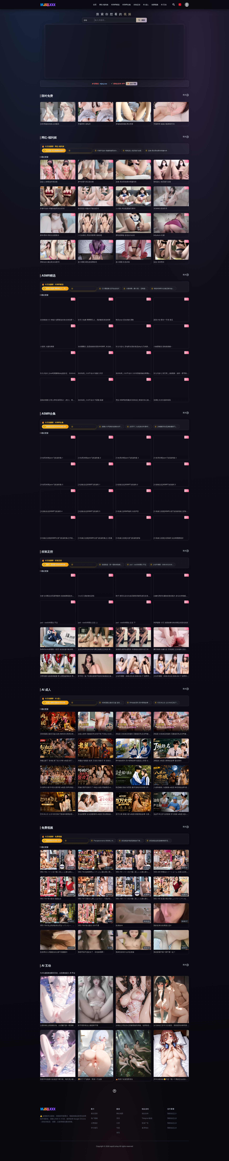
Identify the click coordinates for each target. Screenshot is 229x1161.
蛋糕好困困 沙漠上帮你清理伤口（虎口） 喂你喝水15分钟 (61, 400)
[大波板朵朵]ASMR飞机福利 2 (127, 484)
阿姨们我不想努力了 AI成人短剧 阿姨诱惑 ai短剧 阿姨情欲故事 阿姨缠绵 (105, 787)
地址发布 (145, 1113)
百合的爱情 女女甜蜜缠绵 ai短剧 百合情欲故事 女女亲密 (99, 814)
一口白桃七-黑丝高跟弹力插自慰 (90, 235)
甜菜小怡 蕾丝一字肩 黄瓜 (163, 319)
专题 (118, 1127)
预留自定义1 (172, 1113)
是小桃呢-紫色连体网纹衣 (87, 262)
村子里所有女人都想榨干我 (88, 1025)
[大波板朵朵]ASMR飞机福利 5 (89, 511)
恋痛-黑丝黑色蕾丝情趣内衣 (126, 181)
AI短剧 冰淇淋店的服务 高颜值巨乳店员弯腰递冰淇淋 (135, 734)
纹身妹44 (119, 925)
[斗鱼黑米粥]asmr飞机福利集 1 (51, 457)
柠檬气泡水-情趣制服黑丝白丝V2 (52, 208)
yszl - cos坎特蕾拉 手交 (49, 622)
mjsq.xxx (103, 83)
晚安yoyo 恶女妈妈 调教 (125, 319)
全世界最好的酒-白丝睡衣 (49, 124)
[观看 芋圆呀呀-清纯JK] (95, 112)
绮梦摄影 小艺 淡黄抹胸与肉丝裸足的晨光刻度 (171, 622)
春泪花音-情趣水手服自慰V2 (88, 208)
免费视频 (154, 4)
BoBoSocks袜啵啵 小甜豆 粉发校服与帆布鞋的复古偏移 (60, 649)
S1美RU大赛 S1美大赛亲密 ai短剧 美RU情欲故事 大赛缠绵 (62, 787)
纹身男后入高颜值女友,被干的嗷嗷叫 (53, 952)
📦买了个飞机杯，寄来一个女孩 (90, 1079)
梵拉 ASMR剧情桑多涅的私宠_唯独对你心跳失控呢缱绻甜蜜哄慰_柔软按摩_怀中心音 (147, 400)
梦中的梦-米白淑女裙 (86, 181)
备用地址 (145, 1127)
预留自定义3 (172, 1123)
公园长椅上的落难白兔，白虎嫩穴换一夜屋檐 (57, 1025)
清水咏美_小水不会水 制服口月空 (90, 373)
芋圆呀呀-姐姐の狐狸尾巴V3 (164, 124)
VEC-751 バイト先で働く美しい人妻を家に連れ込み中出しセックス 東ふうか (145, 872)
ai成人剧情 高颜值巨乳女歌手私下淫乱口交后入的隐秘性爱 (100, 734)
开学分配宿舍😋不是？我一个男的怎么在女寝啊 (171, 1079)
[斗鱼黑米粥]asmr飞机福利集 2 (89, 457)
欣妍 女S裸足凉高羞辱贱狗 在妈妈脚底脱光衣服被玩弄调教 (62, 596)
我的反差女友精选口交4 (162, 925)
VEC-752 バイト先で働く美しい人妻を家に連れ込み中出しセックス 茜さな (68, 872)
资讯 (118, 1132)
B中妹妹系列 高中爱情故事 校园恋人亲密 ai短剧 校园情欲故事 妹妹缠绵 (142, 760)
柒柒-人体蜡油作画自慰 (48, 181)
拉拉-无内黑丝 (159, 262)
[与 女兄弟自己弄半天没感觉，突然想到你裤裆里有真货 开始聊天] (171, 999)
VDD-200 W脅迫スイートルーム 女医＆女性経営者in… (174, 872)
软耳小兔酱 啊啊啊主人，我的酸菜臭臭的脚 (94, 319)
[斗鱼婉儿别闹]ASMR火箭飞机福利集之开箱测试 (58, 538)
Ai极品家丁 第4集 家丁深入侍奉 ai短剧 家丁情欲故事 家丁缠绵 (63, 760)
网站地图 (119, 1113)
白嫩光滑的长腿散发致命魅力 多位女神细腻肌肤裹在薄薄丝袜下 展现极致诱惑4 (183, 596)
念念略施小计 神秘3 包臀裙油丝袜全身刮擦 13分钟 (59, 319)
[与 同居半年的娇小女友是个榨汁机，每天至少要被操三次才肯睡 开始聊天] (57, 1053)
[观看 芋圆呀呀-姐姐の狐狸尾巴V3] (171, 112)
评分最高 (94, 1127)
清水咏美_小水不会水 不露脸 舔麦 (90, 400)
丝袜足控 (137, 4)
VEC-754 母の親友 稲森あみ (50, 898)
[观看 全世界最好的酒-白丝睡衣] (57, 112)
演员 (118, 1118)
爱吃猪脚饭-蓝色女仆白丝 (125, 235)
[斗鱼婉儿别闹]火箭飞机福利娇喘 (128, 538)
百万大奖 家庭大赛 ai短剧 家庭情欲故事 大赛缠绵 (134, 814)
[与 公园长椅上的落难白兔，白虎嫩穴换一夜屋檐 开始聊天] (57, 999)
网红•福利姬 (103, 4)
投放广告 (145, 1123)
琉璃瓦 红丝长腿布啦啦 (162, 400)
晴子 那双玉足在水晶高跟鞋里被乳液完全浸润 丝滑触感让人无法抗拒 (141, 596)
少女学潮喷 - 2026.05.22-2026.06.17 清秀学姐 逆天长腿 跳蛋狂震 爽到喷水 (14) (183, 676)
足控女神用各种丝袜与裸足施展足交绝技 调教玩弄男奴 (98, 649)
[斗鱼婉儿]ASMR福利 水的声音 (127, 511)
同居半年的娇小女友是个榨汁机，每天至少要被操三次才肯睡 (62, 1079)
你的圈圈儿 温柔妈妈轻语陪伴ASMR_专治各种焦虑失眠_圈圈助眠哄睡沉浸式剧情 (108, 346)
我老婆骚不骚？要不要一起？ (164, 952)
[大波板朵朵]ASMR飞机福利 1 (89, 484)
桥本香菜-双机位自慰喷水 (49, 235)
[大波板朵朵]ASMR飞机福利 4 (51, 511)
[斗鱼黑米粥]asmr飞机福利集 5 (51, 484)
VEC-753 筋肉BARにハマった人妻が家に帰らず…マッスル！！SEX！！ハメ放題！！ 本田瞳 (112, 872)
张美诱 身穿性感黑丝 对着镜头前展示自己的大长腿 (135, 649)
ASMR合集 (126, 4)
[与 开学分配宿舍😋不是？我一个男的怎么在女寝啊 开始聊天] (171, 1053)
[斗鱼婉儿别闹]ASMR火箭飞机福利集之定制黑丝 (171, 511)
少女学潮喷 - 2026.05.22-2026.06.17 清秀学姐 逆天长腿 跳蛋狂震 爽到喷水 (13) (146, 676)
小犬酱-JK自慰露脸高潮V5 (125, 208)
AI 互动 (164, 4)
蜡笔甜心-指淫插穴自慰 (162, 181)
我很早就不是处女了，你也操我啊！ (91, 952)
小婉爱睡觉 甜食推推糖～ (163, 346)
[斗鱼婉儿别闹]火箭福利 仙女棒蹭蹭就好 (168, 538)
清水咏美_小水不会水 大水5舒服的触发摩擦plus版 (134, 373)
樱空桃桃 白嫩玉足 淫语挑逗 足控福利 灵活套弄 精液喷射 (175, 649)
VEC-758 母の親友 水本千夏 (88, 925)
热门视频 (94, 1118)
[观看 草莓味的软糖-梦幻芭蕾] (133, 112)
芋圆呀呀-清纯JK (84, 124)
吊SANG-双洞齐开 (160, 208)
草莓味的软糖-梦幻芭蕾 (124, 124)
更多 (184, 94)
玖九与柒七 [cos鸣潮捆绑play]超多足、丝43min (57, 373)
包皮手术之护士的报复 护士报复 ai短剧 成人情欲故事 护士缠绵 (177, 814)
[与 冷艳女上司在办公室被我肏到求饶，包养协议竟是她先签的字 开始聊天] (133, 999)
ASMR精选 (115, 4)
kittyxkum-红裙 (159, 235)
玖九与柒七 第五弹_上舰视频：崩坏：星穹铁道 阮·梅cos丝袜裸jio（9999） (181, 373)
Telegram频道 (147, 1118)
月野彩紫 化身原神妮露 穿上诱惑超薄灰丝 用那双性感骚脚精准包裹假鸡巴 (67, 676)
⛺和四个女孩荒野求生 (124, 1079)
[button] (47, 51)
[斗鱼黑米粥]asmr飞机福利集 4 (165, 457)
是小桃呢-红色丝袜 (123, 262)
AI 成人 (146, 4)
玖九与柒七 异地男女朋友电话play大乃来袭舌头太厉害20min (138, 346)
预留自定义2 (172, 1118)
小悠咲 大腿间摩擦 (47, 346)
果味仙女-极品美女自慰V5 (50, 262)
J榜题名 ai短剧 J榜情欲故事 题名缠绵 (167, 760)
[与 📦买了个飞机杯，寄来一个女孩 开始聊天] (95, 1053)
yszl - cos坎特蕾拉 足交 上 (88, 622)
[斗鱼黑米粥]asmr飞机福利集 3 (127, 457)
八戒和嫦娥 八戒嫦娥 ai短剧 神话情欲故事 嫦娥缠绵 (173, 787)
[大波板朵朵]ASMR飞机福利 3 (165, 484)
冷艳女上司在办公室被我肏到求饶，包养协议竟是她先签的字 (138, 1025)
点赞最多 (94, 1123)
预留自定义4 (172, 1127)
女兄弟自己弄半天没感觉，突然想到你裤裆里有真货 (173, 1025)
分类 (118, 1123)
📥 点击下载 (131, 83)
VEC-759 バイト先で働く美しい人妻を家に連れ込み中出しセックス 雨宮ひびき (145, 898)
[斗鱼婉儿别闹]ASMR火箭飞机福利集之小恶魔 (95, 538)
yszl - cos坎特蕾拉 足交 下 (125, 622)
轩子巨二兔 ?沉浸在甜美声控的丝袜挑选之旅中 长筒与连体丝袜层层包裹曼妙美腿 (108, 676)
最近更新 (94, 1113)
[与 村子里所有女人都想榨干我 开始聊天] (95, 999)
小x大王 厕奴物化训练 (86, 596)
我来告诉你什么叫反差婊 (125, 952)
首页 (94, 4)
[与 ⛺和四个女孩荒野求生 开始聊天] (133, 1053)
